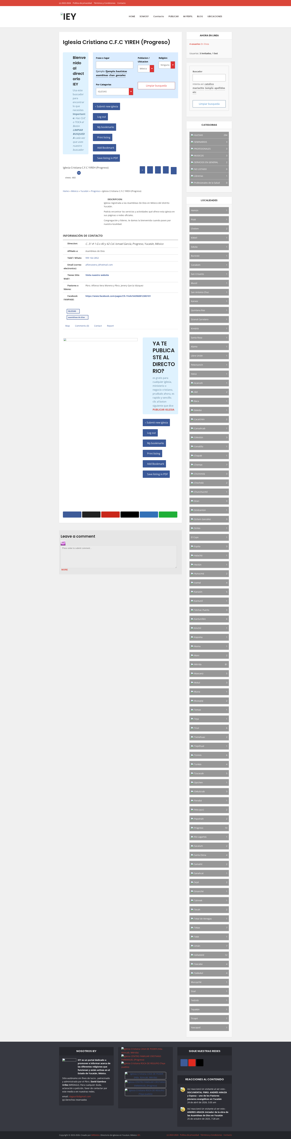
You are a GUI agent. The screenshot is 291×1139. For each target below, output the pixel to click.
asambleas (102, 75)
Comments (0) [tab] (82, 325)
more (64, 569)
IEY (138, 1135)
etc (194, 92)
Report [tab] (110, 325)
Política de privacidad (82, 3)
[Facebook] (184, 1062)
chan (112, 75)
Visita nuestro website (97, 275)
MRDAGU (95, 1135)
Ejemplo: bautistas (116, 71)
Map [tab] (67, 325)
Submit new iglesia (107, 106)
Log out (101, 116)
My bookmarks (105, 127)
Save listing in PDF (107, 158)
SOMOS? (144, 16)
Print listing (103, 137)
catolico (209, 83)
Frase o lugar (102, 57)
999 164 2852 (92, 257)
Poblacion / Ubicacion (144, 59)
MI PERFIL (187, 16)
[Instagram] (199, 1062)
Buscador (197, 71)
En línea (199, 44)
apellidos (219, 87)
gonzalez (120, 75)
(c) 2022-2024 (65, 3)
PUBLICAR (174, 16)
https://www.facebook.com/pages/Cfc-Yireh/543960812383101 (118, 296)
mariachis (198, 87)
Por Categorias (103, 84)
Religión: (163, 57)
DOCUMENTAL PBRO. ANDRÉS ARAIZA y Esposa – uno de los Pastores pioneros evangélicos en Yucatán (207, 1095)
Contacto (121, 3)
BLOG (200, 16)
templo (209, 87)
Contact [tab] (98, 325)
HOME (132, 16)
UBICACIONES (214, 16)
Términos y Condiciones (104, 3)
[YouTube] (192, 1062)
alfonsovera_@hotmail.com (99, 264)
